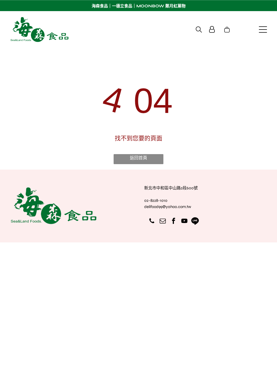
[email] (162, 221)
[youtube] (184, 221)
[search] (199, 30)
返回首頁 (138, 157)
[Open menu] (263, 29)
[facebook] (173, 221)
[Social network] (195, 221)
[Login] (212, 29)
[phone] (152, 221)
